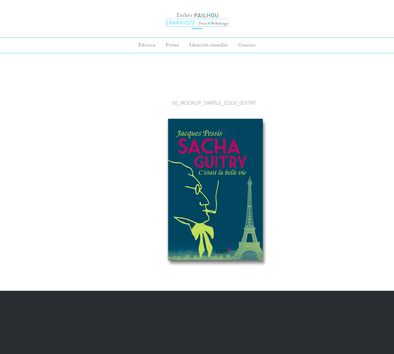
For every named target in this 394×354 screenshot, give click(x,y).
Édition (147, 45)
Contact (247, 45)
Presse (172, 45)
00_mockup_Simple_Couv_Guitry (214, 103)
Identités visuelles (208, 45)
